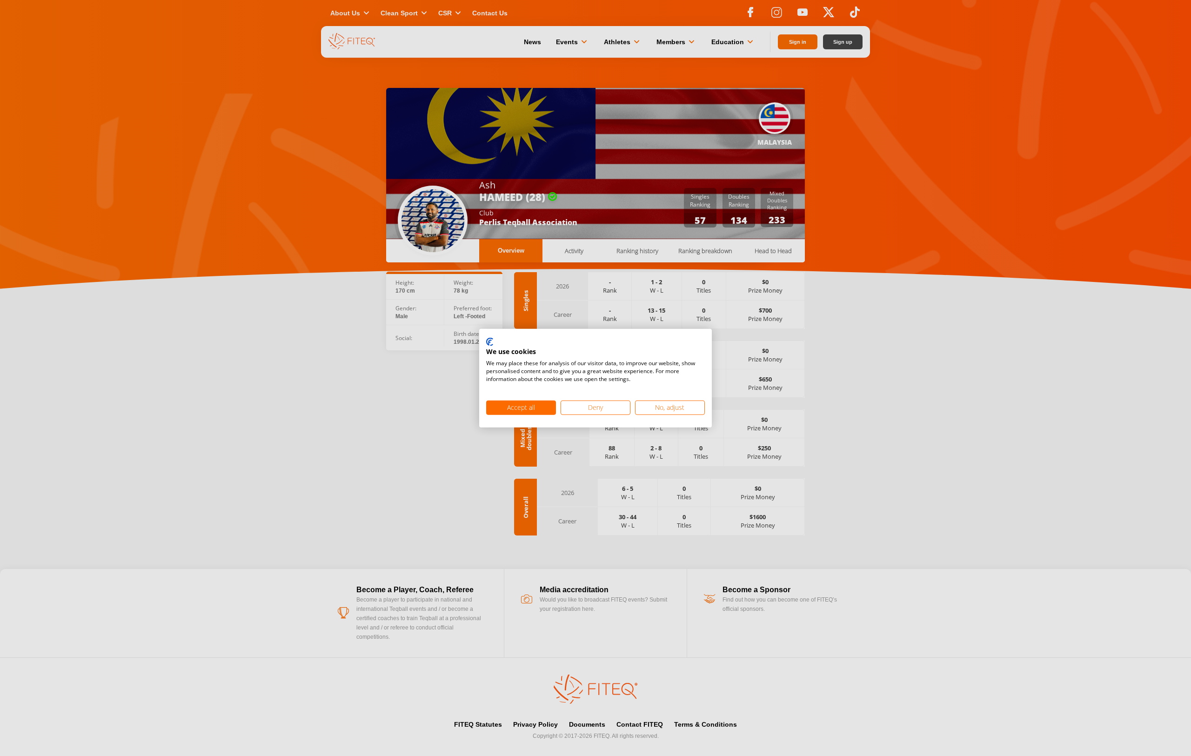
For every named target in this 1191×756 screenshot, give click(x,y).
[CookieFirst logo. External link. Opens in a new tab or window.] (489, 342)
